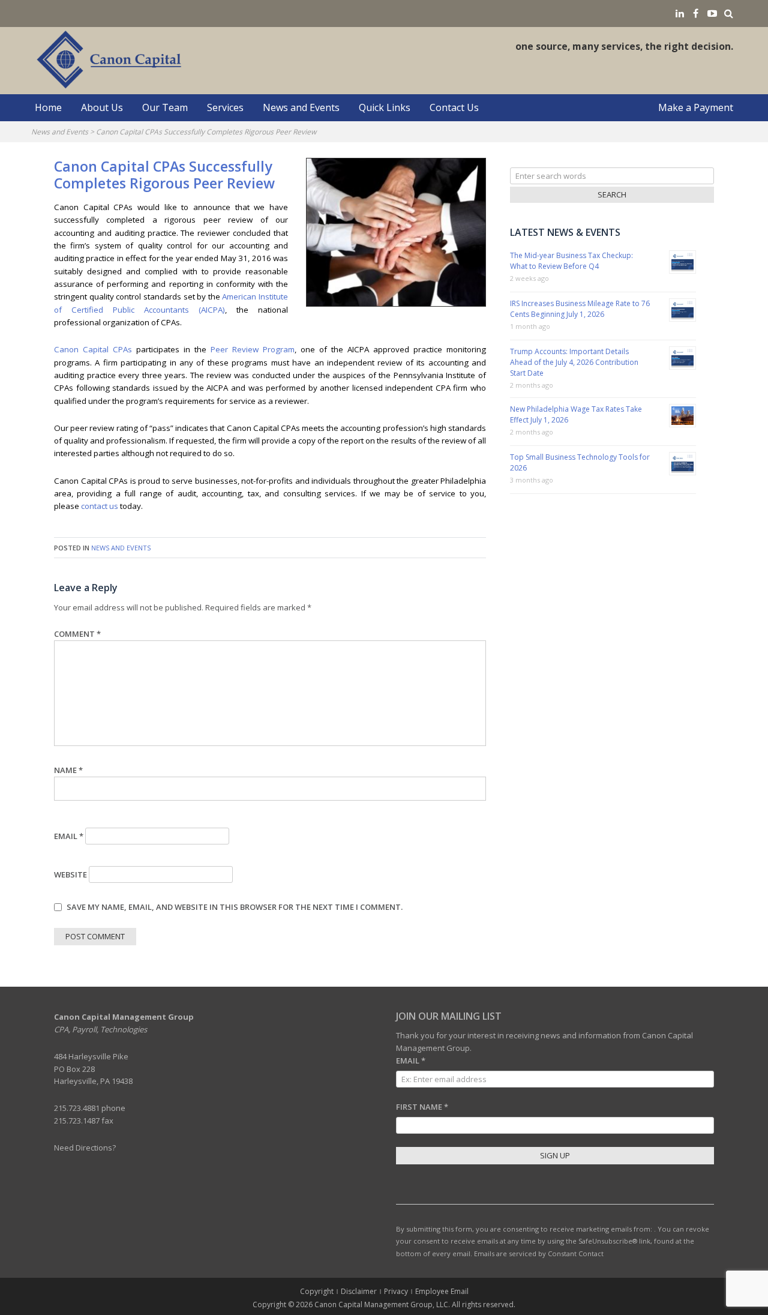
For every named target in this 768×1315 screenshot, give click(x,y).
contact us (99, 506)
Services (225, 107)
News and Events (301, 107)
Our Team (165, 107)
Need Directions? (85, 1147)
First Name (422, 1106)
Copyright (317, 1291)
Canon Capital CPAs (93, 349)
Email (68, 836)
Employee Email (442, 1291)
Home (48, 107)
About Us (102, 107)
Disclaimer (359, 1291)
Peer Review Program (253, 349)
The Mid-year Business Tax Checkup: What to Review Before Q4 (571, 260)
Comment (77, 633)
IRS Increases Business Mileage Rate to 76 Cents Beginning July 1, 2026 (580, 308)
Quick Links (384, 107)
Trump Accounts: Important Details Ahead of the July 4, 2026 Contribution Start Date (574, 362)
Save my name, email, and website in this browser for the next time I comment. (235, 906)
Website (70, 874)
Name (68, 770)
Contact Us (454, 107)
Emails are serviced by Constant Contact (539, 1253)
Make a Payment (695, 107)
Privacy (396, 1291)
